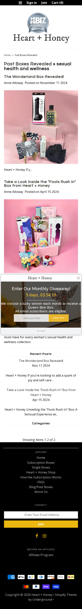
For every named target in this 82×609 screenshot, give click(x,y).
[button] (41, 288)
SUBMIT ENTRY (59, 318)
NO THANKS (41, 331)
